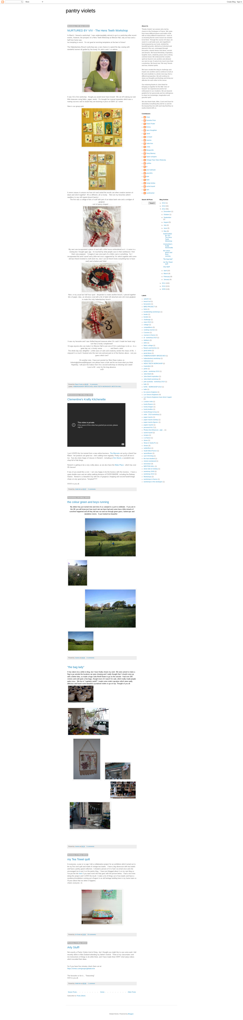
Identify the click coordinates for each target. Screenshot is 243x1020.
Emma (148, 127)
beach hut (147, 301)
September (167, 217)
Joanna (148, 140)
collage (146, 325)
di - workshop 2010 (150, 338)
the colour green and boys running (88, 502)
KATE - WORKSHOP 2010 (153, 387)
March (166, 273)
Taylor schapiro (151, 157)
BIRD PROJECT (149, 307)
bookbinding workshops (152, 312)
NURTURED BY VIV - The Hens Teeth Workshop (97, 30)
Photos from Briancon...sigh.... (154, 430)
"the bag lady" (75, 667)
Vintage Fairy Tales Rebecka (156, 160)
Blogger (130, 1014)
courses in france (149, 335)
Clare (148, 117)
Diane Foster (150, 124)
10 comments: (92, 934)
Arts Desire (117, 458)
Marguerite (150, 150)
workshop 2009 (149, 471)
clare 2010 (147, 322)
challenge (147, 320)
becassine (147, 304)
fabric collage (148, 345)
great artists (148, 350)
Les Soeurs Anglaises (151, 394)
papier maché (148, 425)
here (80, 873)
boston (146, 317)
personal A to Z (149, 427)
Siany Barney (150, 153)
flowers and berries (150, 348)
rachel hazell (148, 433)
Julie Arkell (147, 374)
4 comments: (94, 384)
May (165, 231)
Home (102, 992)
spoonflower (148, 453)
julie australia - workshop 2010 (154, 382)
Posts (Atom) (81, 996)
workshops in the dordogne (153, 482)
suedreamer (150, 193)
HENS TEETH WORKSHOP (102, 386)
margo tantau (150, 183)
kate (147, 176)
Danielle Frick (151, 120)
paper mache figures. (151, 422)
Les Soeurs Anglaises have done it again (158, 397)
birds (145, 309)
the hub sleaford (149, 458)
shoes (146, 440)
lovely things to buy (150, 412)
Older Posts (132, 992)
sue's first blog (148, 456)
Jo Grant (149, 137)
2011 (164, 283)
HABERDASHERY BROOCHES (83, 386)
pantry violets (80, 10)
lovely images (148, 407)
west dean (147, 464)
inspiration (147, 366)
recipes (146, 435)
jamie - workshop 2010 (151, 371)
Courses (146, 332)
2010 (164, 286)
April (165, 271)
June (165, 228)
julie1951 (149, 173)
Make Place (119, 465)
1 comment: (92, 983)
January (167, 279)
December (167, 211)
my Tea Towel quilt (78, 859)
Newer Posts (72, 992)
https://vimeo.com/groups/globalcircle (81, 969)
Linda (148, 147)
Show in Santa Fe (150, 443)
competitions (148, 327)
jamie (145, 369)
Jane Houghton (151, 130)
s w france (147, 438)
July (165, 225)
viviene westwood (150, 461)
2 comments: (92, 489)
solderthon (147, 448)
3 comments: (91, 658)
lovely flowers (148, 404)
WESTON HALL (116, 386)
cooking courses (149, 330)
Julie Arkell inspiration (151, 376)
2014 (164, 203)
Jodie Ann (149, 143)
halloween (147, 361)
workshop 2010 (149, 474)
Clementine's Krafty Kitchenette (86, 399)
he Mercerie (115, 453)
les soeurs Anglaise (150, 392)
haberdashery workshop (152, 358)
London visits (148, 401)
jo (146, 166)
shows (146, 445)
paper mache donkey (151, 420)
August (166, 222)
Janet (148, 133)
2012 (164, 209)
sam (147, 190)
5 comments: (91, 846)
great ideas (147, 353)
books (146, 314)
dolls (145, 343)
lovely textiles (148, 409)
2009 (164, 289)
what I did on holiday (151, 469)
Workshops (147, 477)
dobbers (146, 340)
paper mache (148, 417)
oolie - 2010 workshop (151, 414)
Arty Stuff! (73, 947)
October (166, 214)
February (167, 276)
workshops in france (150, 479)
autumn (146, 299)
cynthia (148, 163)
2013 (164, 206)
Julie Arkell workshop (151, 379)
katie (147, 180)
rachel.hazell (150, 186)
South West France (150, 451)
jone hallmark (151, 170)
